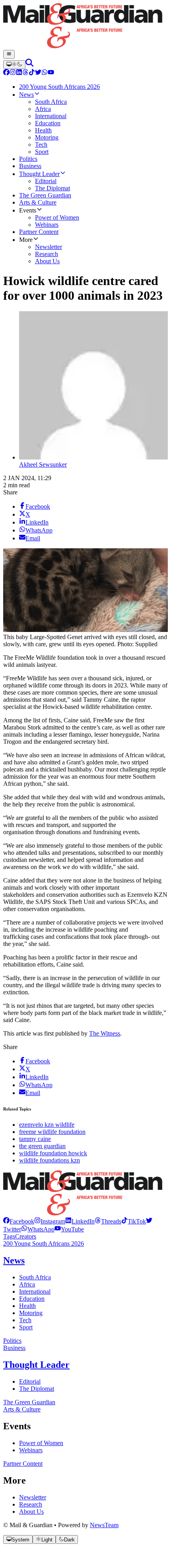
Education (32, 1298)
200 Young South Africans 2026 (43, 1243)
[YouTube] (51, 73)
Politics (12, 1340)
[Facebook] (6, 73)
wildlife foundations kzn (49, 1160)
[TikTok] (32, 73)
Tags (9, 1236)
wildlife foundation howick (53, 1153)
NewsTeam (104, 1525)
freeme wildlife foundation (52, 1131)
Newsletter (32, 1497)
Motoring (31, 1313)
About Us (31, 1511)
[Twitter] (38, 73)
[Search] (29, 64)
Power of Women (41, 1443)
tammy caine (35, 1138)
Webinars (31, 1450)
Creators (25, 1236)
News (14, 1260)
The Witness (104, 1033)
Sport (26, 1327)
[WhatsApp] (44, 73)
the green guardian (42, 1146)
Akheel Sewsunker (43, 464)
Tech (25, 1320)
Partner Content (23, 1463)
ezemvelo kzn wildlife (46, 1124)
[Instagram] (13, 73)
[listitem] (18, 1221)
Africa (27, 1284)
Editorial (30, 1381)
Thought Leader (36, 1364)
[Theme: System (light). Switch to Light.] (14, 64)
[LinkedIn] (19, 73)
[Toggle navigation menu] (9, 54)
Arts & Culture (22, 1409)
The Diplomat (36, 1388)
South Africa (35, 1277)
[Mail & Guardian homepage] (85, 26)
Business (14, 1347)
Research (30, 1504)
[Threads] (25, 73)
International (35, 1291)
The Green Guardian (29, 1402)
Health (27, 1305)
